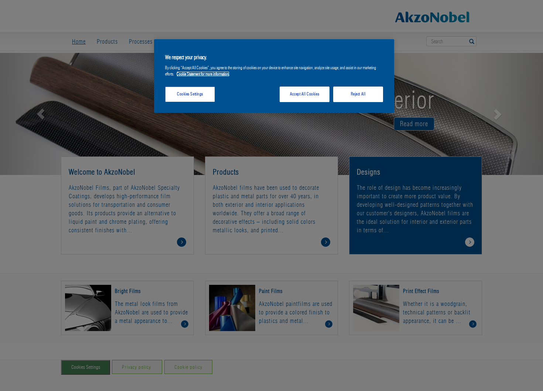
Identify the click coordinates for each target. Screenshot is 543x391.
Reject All (358, 94)
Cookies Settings (190, 94)
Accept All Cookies (304, 94)
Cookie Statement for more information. (203, 74)
